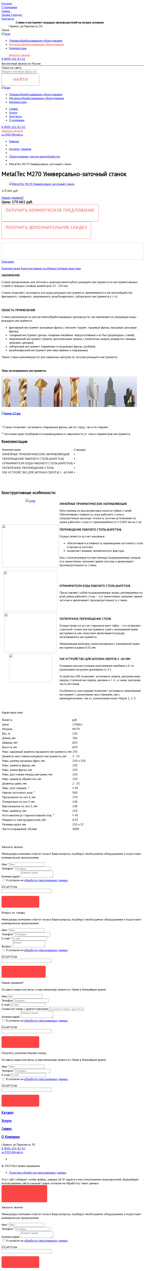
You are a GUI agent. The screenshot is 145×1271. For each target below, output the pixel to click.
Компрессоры (18, 48)
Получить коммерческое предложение (50, 210)
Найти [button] (20, 79)
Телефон (8, 868)
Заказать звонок (19, 55)
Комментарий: (11, 876)
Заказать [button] (20, 901)
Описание (8, 261)
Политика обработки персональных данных (37, 1172)
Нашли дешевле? (13, 197)
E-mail (7, 938)
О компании (16, 120)
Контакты (15, 116)
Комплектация (11, 268)
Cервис (13, 109)
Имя (5, 864)
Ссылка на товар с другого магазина (25, 1009)
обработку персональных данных (46, 880)
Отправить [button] (20, 1042)
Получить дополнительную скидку (46, 227)
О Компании (11, 1136)
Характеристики (70, 268)
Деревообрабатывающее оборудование (35, 40)
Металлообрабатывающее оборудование (36, 44)
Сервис (7, 1128)
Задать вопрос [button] (23, 971)
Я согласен (24, 1191)
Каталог (8, 1112)
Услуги (13, 112)
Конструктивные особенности (40, 268)
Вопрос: (7, 946)
